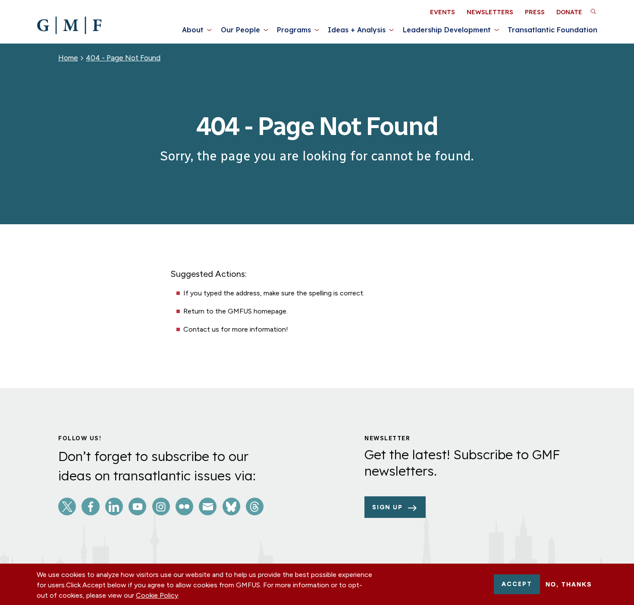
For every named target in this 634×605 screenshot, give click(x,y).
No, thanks (569, 584)
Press (535, 12)
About (193, 29)
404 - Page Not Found (123, 57)
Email (208, 506)
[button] (593, 11)
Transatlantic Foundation (552, 29)
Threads (255, 506)
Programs (294, 29)
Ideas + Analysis (357, 29)
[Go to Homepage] (69, 25)
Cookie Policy (157, 595)
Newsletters (490, 12)
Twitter (67, 506)
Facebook (90, 506)
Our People (240, 29)
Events (442, 12)
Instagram (161, 506)
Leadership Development (447, 29)
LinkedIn (114, 506)
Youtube (137, 506)
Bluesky (231, 506)
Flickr (184, 506)
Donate (569, 12)
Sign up (387, 507)
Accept (517, 584)
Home (68, 57)
